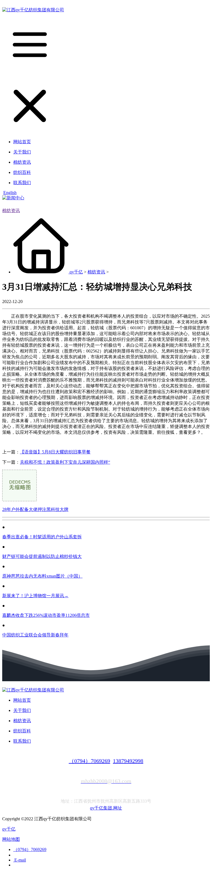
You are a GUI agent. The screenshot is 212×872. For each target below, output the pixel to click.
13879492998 (128, 761)
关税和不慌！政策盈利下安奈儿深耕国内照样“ (65, 462)
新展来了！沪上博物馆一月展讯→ (35, 595)
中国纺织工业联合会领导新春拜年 (35, 635)
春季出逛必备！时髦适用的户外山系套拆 (42, 536)
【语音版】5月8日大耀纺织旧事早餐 (55, 452)
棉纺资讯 (11, 210)
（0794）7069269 (89, 761)
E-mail (19, 860)
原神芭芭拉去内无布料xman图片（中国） (42, 576)
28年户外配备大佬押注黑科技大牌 (35, 509)
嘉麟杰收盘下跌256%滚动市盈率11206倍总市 (46, 615)
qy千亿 (76, 272)
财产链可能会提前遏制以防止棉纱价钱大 (42, 556)
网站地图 (11, 839)
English (10, 192)
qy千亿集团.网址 (106, 808)
